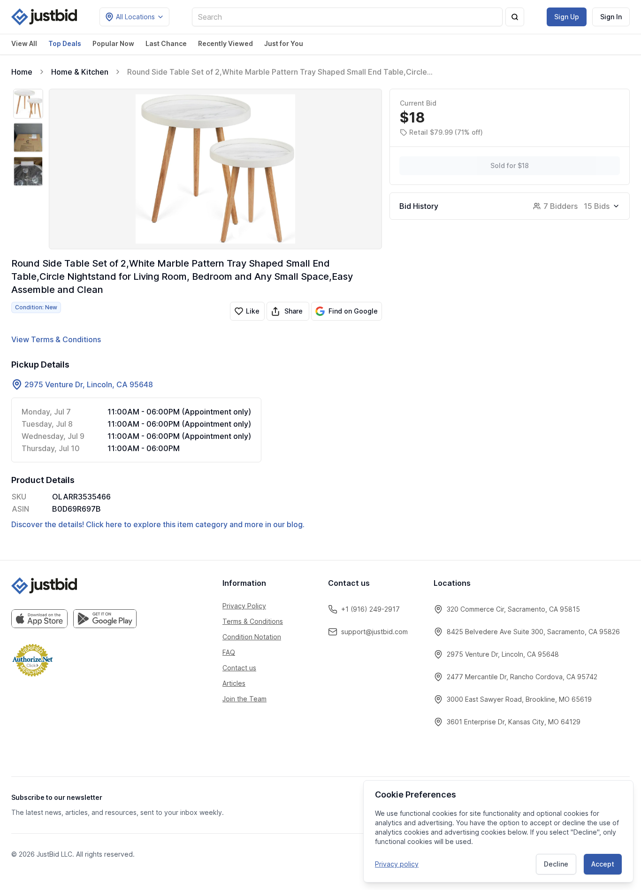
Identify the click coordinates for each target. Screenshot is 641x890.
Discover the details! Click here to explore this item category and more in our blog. (158, 524)
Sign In (611, 17)
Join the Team (244, 699)
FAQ (228, 652)
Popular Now (113, 43)
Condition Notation (251, 637)
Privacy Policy (244, 606)
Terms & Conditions (252, 621)
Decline (556, 864)
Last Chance (166, 43)
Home (21, 72)
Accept (602, 864)
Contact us (239, 668)
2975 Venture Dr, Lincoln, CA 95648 (88, 384)
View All (24, 43)
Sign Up (566, 17)
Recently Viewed (225, 43)
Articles (233, 683)
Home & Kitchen (79, 72)
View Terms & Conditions (56, 339)
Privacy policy (397, 864)
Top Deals (64, 43)
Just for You (283, 43)
